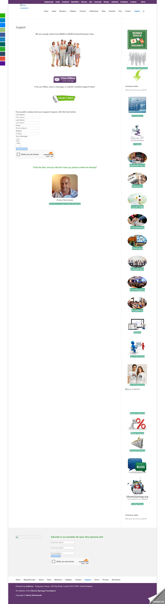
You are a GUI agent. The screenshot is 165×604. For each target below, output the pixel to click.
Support (137, 11)
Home (46, 11)
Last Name (20, 120)
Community (97, 2)
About (54, 11)
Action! (57, 2)
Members (62, 11)
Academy (133, 2)
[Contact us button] (65, 99)
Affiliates (73, 11)
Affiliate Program (137, 433)
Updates (68, 580)
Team (49, 580)
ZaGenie (29, 586)
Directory (84, 2)
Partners (83, 11)
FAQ (120, 11)
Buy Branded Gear (137, 385)
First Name (20, 115)
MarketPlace (75, 2)
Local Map (137, 206)
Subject (19, 131)
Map (90, 2)
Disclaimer (116, 580)
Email (18, 125)
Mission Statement (137, 413)
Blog (103, 11)
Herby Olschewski (65, 200)
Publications (93, 11)
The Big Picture (137, 504)
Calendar (112, 11)
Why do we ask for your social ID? (136, 90)
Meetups (106, 2)
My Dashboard (137, 116)
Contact (128, 11)
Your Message (21, 136)
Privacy (106, 580)
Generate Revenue (137, 451)
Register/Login (48, 2)
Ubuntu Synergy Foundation (43, 591)
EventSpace (124, 2)
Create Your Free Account (137, 68)
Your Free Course (137, 356)
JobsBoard (114, 2)
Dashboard (65, 2)
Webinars (137, 332)
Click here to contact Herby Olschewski (65, 204)
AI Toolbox (137, 144)
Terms (96, 580)
